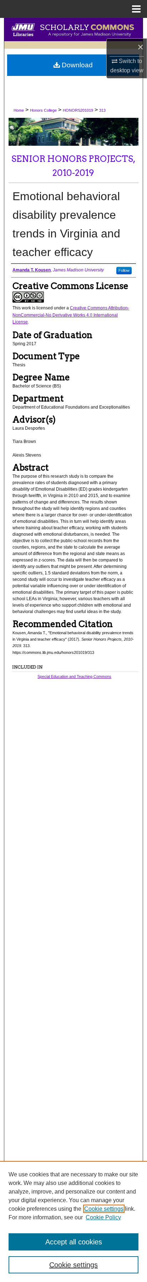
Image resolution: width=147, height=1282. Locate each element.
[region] (73, 1221)
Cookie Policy (103, 1217)
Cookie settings (103, 1209)
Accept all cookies (73, 1242)
